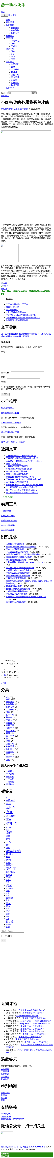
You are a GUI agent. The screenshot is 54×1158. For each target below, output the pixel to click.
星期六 (9, 877)
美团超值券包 (12, 310)
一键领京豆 (6, 511)
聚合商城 (5, 1156)
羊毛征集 (10, 774)
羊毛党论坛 (6, 1114)
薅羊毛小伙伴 (13, 5)
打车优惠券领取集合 (10, 413)
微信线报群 (6, 1116)
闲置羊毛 (15, 80)
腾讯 (8, 741)
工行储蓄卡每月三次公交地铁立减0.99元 (24, 479)
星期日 (8, 880)
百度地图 (10, 898)
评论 (4, 352)
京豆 (8, 819)
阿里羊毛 (10, 38)
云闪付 (11, 807)
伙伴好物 (15, 30)
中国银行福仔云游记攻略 (17, 552)
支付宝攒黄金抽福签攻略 (17, 591)
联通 (8, 906)
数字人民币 (10, 872)
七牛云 (4, 1098)
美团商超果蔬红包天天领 (17, 304)
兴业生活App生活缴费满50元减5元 (21, 490)
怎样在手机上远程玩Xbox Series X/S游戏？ (25, 562)
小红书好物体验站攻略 (16, 312)
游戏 (8, 891)
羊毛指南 (10, 784)
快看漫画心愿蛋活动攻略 (17, 320)
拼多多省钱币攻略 (14, 586)
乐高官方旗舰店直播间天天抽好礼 (21, 546)
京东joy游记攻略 (13, 463)
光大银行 (9, 827)
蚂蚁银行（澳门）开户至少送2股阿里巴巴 (24, 485)
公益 (7, 829)
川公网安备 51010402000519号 (32, 1147)
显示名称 (6, 372)
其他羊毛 (10, 62)
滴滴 (7, 893)
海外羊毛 (15, 83)
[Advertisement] (27, 632)
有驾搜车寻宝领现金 (15, 544)
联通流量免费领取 (9, 520)
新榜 (3, 1100)
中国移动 (10, 800)
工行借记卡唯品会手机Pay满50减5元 (22, 458)
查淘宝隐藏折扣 (8, 530)
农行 (9, 832)
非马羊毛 (15, 64)
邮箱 (4, 377)
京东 (13, 56)
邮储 (8, 914)
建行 (8, 845)
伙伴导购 (5, 1074)
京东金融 (11, 816)
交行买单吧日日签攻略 (16, 578)
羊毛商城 (5, 1071)
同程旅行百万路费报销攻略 (18, 573)
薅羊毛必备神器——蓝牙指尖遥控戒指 (23, 554)
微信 (13, 51)
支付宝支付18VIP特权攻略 (17, 570)
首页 (8, 20)
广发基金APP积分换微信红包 (19, 469)
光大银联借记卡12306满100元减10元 (22, 492)
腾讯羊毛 (10, 49)
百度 (13, 67)
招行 (8, 859)
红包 (8, 900)
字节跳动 (15, 69)
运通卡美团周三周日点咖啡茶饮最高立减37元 (26, 597)
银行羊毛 (10, 36)
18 (5, 675)
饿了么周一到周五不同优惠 (13, 442)
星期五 (9, 875)
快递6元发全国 (12, 307)
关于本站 (10, 779)
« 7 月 (3, 683)
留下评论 (24, 109)
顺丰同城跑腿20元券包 (11, 432)
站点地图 (5, 1079)
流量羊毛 (10, 725)
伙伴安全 (15, 33)
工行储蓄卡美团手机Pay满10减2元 (21, 456)
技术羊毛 (15, 85)
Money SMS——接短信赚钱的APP (36, 1021)
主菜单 (4, 15)
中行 (8, 803)
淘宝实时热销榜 (8, 525)
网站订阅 (5, 1077)
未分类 (9, 723)
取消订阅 (8, 936)
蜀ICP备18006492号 (9, 1147)
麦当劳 (8, 927)
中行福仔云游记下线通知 (17, 466)
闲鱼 (7, 916)
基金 (8, 836)
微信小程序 (13, 851)
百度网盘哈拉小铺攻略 (33, 1013)
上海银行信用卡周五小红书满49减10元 (23, 317)
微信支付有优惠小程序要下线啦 (20, 477)
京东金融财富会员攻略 (16, 560)
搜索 (3, 12)
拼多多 (14, 72)
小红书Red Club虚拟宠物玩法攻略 (21, 315)
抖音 (8, 857)
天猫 (8, 838)
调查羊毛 (15, 75)
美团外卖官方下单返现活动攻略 (20, 568)
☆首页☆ (10, 771)
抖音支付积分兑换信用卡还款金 (19, 334)
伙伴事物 (10, 25)
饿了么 (10, 921)
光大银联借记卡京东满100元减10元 (21, 487)
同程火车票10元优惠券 (11, 422)
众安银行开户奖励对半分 (17, 482)
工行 (8, 842)
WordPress (5, 1093)
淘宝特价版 (9, 888)
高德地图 (9, 924)
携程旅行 (10, 865)
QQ (12, 54)
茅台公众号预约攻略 (15, 549)
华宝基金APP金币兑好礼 (17, 471)
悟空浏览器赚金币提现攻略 (18, 575)
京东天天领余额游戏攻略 (17, 474)
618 (7, 798)
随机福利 (5, 1153)
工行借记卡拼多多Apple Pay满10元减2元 (24, 461)
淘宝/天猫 (15, 41)
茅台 (8, 911)
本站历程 (10, 782)
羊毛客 (17, 109)
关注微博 (5, 1069)
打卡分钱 (10, 854)
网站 (3, 382)
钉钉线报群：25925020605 (12, 1119)
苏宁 (7, 909)
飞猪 (13, 43)
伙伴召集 (10, 776)
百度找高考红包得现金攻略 (18, 589)
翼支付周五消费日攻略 (16, 602)
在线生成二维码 (8, 516)
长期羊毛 (10, 88)
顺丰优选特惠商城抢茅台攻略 (19, 557)
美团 (13, 59)
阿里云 (4, 1095)
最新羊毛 (10, 22)
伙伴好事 (15, 28)
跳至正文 (12, 15)
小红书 (4, 289)
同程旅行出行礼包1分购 (16, 594)
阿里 (8, 754)
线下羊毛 (15, 77)
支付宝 (14, 46)
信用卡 (11, 824)
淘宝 (9, 885)
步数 (8, 882)
